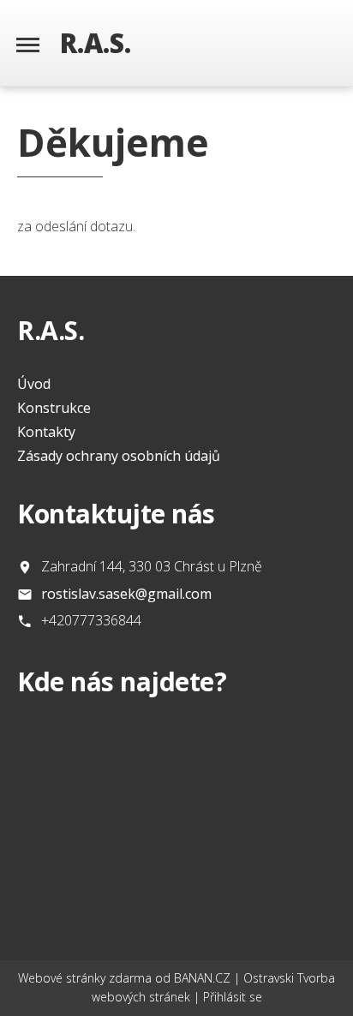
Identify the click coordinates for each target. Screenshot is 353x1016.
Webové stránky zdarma (85, 978)
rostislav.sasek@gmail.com (126, 593)
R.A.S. (95, 43)
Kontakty (46, 431)
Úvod (34, 383)
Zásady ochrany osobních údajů (118, 455)
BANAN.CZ (202, 978)
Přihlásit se (232, 997)
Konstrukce (54, 407)
